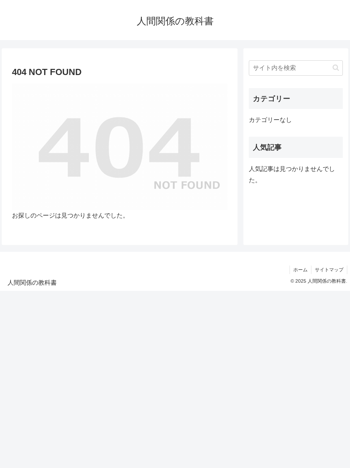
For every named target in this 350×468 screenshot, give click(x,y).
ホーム (300, 269)
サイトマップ (329, 269)
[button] (336, 68)
